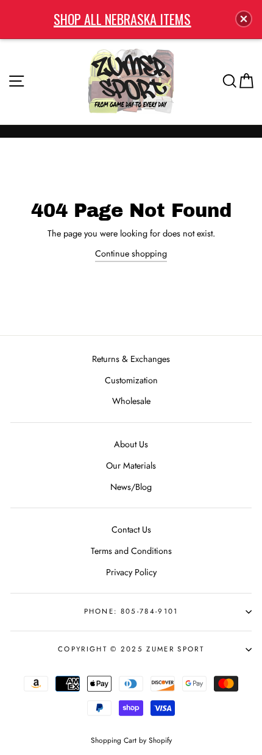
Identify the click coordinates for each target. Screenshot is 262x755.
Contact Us (131, 529)
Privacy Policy (131, 572)
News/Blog (131, 487)
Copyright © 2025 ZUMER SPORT (131, 649)
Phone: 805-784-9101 (131, 611)
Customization (131, 380)
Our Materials (131, 465)
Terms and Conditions (131, 551)
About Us (131, 444)
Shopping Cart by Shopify (131, 740)
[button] (243, 19)
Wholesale (131, 401)
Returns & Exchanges (131, 359)
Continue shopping (131, 253)
